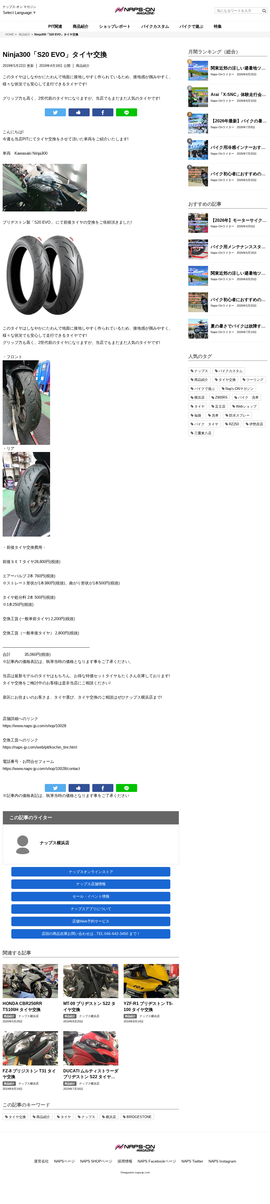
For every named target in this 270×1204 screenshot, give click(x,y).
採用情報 (125, 1161)
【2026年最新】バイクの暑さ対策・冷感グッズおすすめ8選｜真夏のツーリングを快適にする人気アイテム (239, 121)
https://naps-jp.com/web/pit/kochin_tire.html (40, 747)
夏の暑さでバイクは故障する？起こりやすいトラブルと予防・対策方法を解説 (238, 326)
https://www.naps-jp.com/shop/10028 (34, 725)
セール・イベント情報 (91, 896)
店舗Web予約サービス (90, 921)
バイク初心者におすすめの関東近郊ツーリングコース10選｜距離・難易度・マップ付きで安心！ (238, 174)
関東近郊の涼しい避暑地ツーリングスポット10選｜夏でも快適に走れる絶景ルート (238, 68)
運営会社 (41, 1161)
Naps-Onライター (222, 74)
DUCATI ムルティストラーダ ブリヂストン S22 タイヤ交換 (90, 1074)
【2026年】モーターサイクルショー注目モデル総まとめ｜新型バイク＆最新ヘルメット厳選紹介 (239, 220)
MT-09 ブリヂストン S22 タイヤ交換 (89, 1006)
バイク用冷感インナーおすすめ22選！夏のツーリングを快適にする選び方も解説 (238, 147)
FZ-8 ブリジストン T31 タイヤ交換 (29, 1074)
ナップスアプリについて (91, 909)
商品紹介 (9, 1016)
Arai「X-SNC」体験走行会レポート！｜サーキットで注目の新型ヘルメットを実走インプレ (238, 95)
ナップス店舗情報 (91, 884)
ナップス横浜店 (54, 843)
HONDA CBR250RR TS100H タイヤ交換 (22, 1006)
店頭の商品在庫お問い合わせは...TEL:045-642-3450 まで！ (91, 933)
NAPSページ (64, 1161)
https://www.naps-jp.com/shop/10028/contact (41, 768)
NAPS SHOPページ (96, 1161)
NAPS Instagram (222, 1161)
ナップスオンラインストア (91, 872)
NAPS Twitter (192, 1161)
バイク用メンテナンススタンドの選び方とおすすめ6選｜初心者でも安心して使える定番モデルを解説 (238, 247)
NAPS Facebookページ (157, 1161)
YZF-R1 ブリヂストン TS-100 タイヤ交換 (148, 1006)
